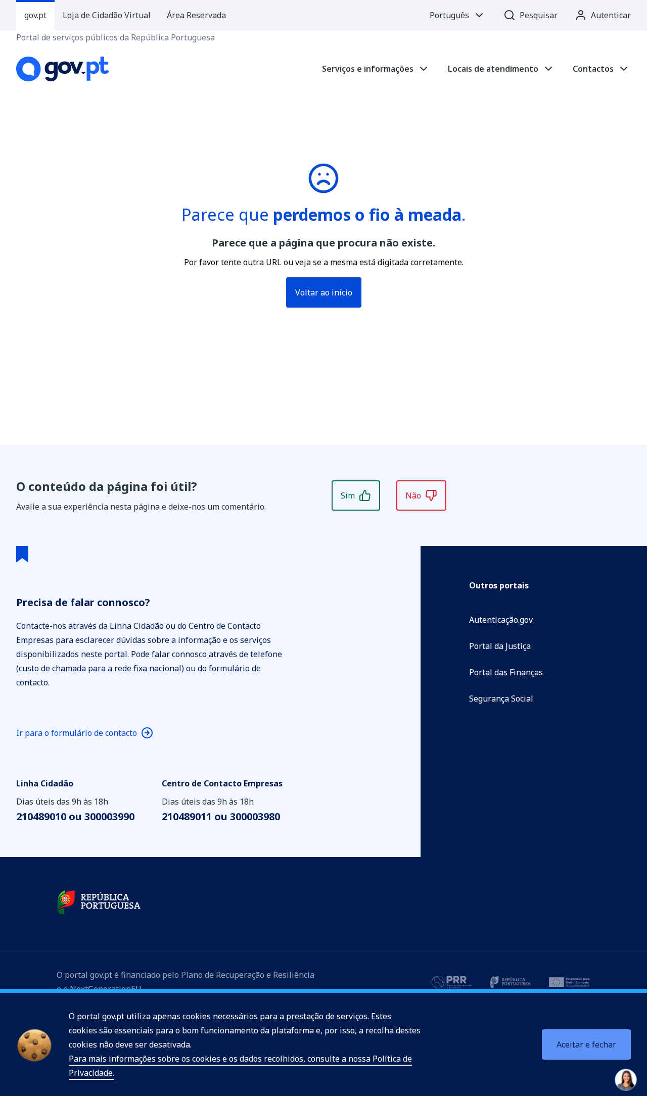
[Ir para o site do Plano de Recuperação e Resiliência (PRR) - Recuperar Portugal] (452, 982)
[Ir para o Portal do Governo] (99, 902)
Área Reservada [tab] (196, 15)
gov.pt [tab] (35, 15)
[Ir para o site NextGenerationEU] (569, 982)
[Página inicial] (62, 69)
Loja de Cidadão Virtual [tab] (107, 15)
